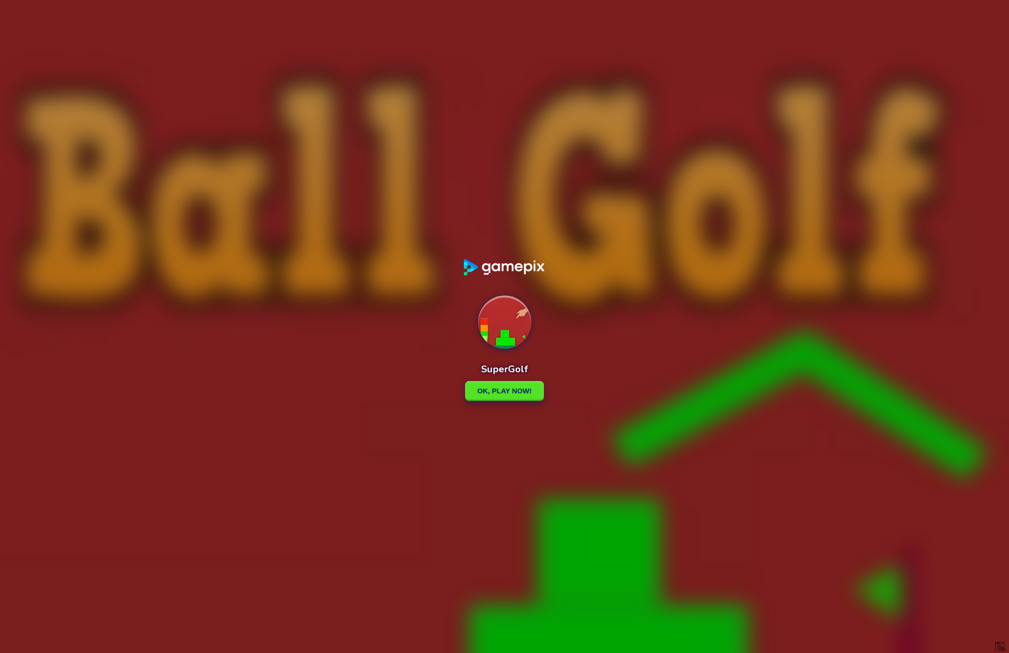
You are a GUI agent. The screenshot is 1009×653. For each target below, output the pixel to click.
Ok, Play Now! (504, 391)
